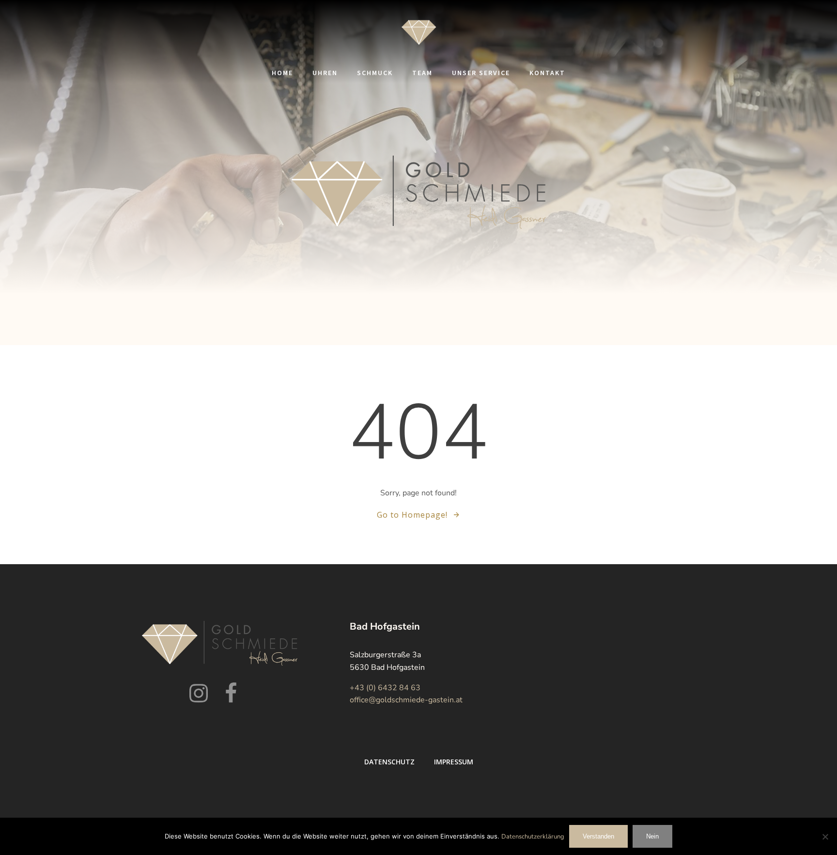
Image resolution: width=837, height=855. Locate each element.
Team (422, 72)
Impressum (453, 761)
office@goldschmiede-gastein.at (406, 700)
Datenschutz (389, 761)
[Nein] (825, 836)
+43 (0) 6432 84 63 (385, 687)
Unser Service (481, 72)
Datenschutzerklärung (532, 836)
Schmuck (375, 72)
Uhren (325, 72)
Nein (652, 836)
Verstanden (598, 836)
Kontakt (547, 72)
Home (282, 72)
